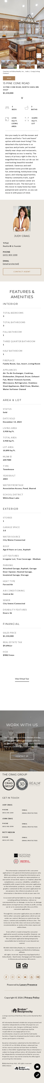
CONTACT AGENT (22, 272)
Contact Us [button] (22, 756)
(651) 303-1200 (10, 255)
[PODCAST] (38, 977)
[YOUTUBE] (25, 977)
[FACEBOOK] (6, 977)
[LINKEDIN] (19, 977)
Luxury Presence (28, 984)
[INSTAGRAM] (12, 977)
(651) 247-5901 (7, 840)
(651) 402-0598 (7, 826)
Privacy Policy (32, 997)
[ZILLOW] (31, 977)
